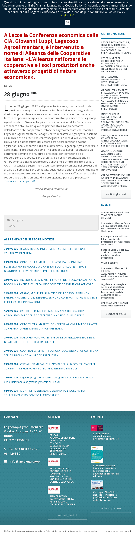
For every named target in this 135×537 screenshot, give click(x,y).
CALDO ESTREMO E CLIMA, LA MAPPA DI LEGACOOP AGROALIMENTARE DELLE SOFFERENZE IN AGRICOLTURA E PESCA (116, 180)
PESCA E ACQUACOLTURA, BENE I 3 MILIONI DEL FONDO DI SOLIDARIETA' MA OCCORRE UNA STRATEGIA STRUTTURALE (116, 48)
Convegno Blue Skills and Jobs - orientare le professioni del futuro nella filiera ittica (115, 240)
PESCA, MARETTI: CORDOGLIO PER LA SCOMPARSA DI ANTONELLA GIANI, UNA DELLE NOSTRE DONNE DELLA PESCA (114, 65)
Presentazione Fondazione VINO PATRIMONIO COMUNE (115, 215)
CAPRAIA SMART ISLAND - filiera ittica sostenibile (115, 304)
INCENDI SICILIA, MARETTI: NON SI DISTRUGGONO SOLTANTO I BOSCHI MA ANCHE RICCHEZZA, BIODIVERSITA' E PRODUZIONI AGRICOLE (114, 122)
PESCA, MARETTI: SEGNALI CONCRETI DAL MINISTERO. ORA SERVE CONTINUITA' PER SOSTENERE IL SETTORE (115, 141)
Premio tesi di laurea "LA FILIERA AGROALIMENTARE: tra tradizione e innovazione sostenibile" (114, 274)
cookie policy (90, 531)
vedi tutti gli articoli (116, 194)
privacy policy (75, 531)
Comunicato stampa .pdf (20, 181)
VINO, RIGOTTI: (109, 263)
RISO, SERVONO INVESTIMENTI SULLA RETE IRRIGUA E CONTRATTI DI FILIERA (114, 80)
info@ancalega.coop (25, 461)
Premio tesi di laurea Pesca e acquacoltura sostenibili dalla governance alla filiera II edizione (115, 227)
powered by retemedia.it (118, 531)
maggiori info (66, 15)
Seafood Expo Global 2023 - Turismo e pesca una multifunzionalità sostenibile (116, 253)
